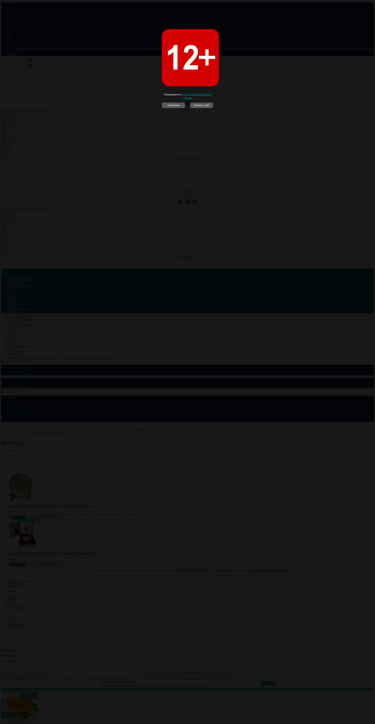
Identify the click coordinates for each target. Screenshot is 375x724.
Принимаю (173, 105)
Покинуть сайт (201, 105)
